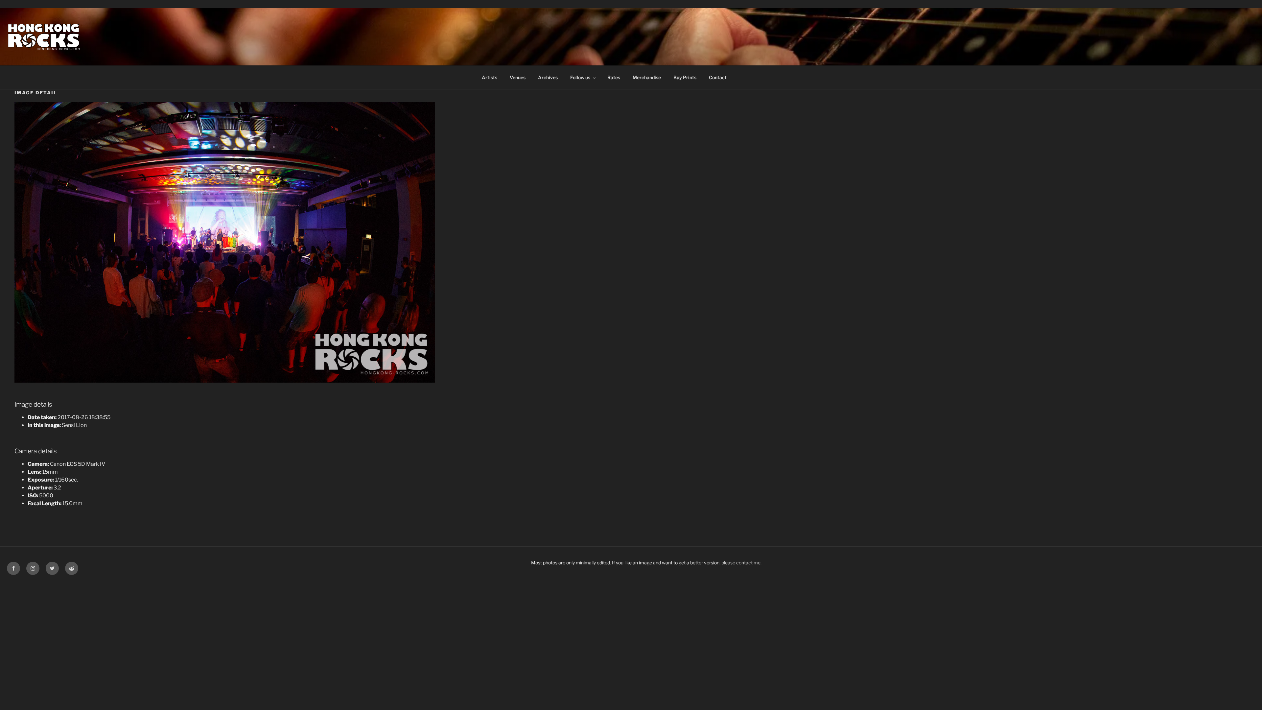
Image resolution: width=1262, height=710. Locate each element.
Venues (518, 77)
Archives (548, 77)
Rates (613, 77)
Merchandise (647, 77)
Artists (489, 77)
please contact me (740, 562)
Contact (718, 77)
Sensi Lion (74, 425)
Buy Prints (684, 77)
